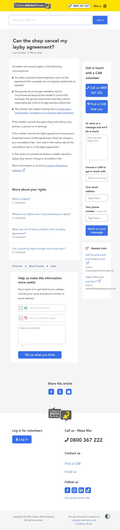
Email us (70, 472)
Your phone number (96, 209)
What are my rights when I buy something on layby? (41, 214)
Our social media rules (77, 498)
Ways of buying (37, 266)
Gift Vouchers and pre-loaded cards (96, 257)
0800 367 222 (80, 6)
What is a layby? (21, 199)
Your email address (92, 189)
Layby (53, 266)
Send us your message (97, 230)
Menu (98, 6)
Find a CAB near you (97, 106)
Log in (23, 439)
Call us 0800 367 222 (98, 90)
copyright (77, 520)
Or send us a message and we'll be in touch (96, 127)
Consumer (17, 266)
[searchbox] (51, 20)
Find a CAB (73, 463)
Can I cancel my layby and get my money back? (38, 248)
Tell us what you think (40, 355)
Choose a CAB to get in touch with (96, 169)
